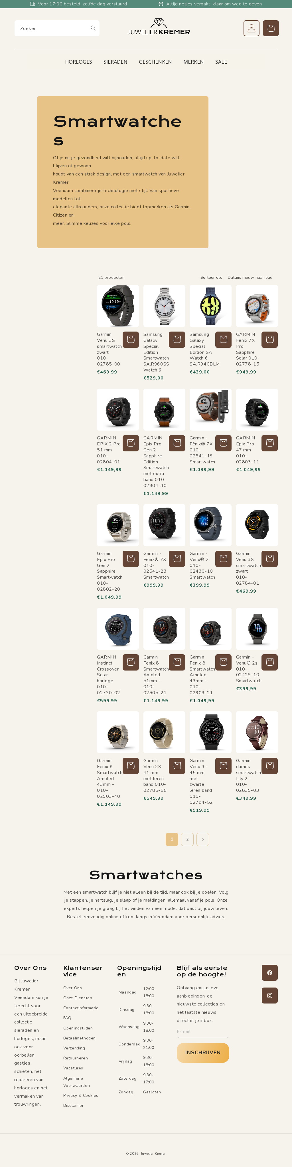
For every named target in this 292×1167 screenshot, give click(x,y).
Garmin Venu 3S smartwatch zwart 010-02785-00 (109, 349)
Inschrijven (203, 1052)
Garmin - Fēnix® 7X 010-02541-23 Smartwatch (155, 565)
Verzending (74, 1048)
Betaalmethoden (79, 1038)
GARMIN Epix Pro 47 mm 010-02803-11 (247, 450)
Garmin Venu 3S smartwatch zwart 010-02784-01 (248, 568)
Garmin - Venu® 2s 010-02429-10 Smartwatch (248, 669)
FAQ (67, 1018)
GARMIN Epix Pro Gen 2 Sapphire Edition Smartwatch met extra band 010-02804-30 (155, 461)
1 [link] (172, 839)
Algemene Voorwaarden (76, 1082)
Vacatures (73, 1068)
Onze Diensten (77, 998)
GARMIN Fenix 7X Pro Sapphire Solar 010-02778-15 (248, 349)
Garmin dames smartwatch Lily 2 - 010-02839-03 (248, 776)
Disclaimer (73, 1105)
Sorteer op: (211, 277)
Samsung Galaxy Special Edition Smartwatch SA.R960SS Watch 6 (155, 352)
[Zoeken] (93, 28)
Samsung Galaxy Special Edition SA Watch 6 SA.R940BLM (202, 349)
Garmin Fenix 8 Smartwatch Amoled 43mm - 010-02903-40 (109, 778)
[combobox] (57, 28)
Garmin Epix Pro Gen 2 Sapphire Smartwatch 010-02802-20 (109, 571)
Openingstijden (78, 1028)
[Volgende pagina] (203, 839)
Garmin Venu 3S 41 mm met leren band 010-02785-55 (155, 776)
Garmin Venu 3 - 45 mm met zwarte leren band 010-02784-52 (201, 781)
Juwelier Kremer (153, 1154)
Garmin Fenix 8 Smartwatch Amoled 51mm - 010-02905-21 (155, 675)
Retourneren (75, 1058)
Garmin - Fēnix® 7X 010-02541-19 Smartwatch (202, 450)
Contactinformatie (81, 1008)
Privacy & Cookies (80, 1095)
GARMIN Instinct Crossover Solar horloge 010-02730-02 (108, 675)
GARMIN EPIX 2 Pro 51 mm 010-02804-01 (109, 450)
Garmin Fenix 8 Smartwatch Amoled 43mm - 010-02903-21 (202, 675)
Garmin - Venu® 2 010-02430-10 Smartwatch (202, 565)
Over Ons (72, 988)
